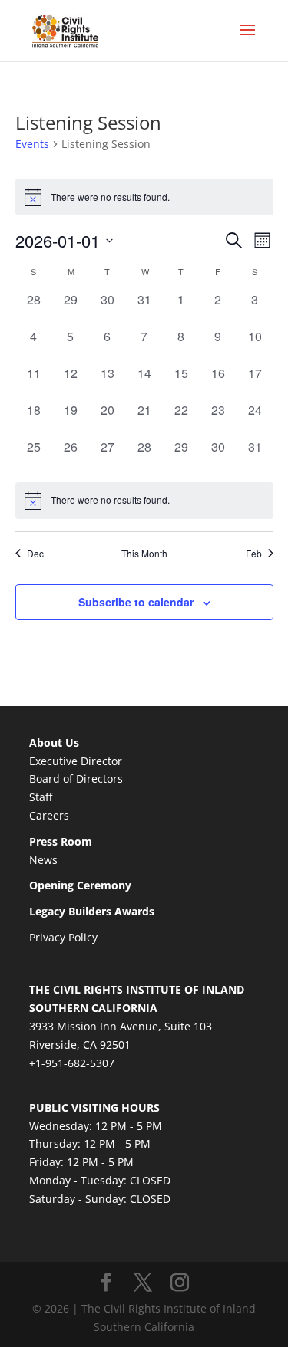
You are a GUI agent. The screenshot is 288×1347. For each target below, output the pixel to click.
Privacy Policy (63, 937)
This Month (144, 553)
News (43, 860)
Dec (35, 553)
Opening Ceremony (80, 885)
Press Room (60, 841)
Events (32, 143)
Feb (254, 553)
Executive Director (75, 761)
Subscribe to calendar (136, 601)
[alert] (144, 500)
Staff (40, 797)
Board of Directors (76, 778)
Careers (49, 815)
